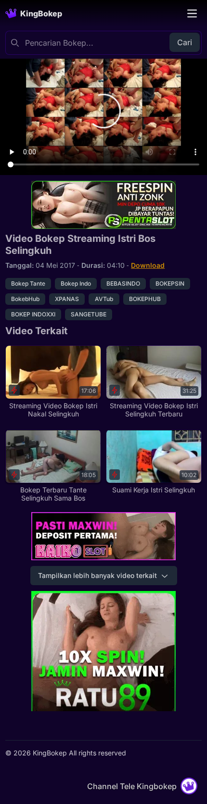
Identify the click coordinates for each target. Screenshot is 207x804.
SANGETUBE (88, 314)
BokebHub (25, 298)
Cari (184, 42)
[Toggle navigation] (192, 13)
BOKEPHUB (145, 298)
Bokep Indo (76, 283)
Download (148, 265)
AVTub (104, 298)
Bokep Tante (28, 283)
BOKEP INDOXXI (33, 314)
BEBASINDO (123, 283)
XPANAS (67, 298)
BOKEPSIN (169, 283)
